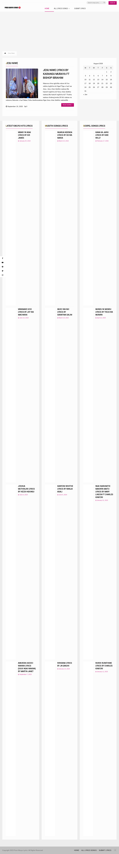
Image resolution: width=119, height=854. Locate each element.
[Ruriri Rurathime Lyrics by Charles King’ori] (88, 749)
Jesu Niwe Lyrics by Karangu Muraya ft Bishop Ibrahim (56, 74)
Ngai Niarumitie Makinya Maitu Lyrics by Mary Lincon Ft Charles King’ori (104, 491)
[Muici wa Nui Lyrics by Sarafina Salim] (50, 395)
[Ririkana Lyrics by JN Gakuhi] (50, 749)
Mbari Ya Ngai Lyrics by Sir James (24, 135)
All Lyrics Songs (61, 8)
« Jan (85, 94)
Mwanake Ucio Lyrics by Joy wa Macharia (26, 312)
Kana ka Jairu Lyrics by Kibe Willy (102, 135)
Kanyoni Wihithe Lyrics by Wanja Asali (65, 489)
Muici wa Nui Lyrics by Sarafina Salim (64, 312)
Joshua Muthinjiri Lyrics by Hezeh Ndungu (26, 489)
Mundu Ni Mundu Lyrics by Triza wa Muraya (104, 312)
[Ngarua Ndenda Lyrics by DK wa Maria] (50, 218)
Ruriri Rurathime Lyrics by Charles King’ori (103, 666)
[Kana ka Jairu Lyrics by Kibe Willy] (88, 218)
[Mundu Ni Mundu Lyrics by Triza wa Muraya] (88, 395)
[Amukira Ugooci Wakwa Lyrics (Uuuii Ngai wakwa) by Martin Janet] (11, 749)
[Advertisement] (59, 29)
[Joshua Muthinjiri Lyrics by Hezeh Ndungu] (11, 572)
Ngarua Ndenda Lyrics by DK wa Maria (64, 135)
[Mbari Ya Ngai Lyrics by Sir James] (11, 218)
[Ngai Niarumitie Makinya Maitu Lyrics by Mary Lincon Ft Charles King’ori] (88, 572)
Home (47, 8)
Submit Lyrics (80, 8)
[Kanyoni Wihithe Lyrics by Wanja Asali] (50, 572)
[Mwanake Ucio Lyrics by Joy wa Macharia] (11, 395)
